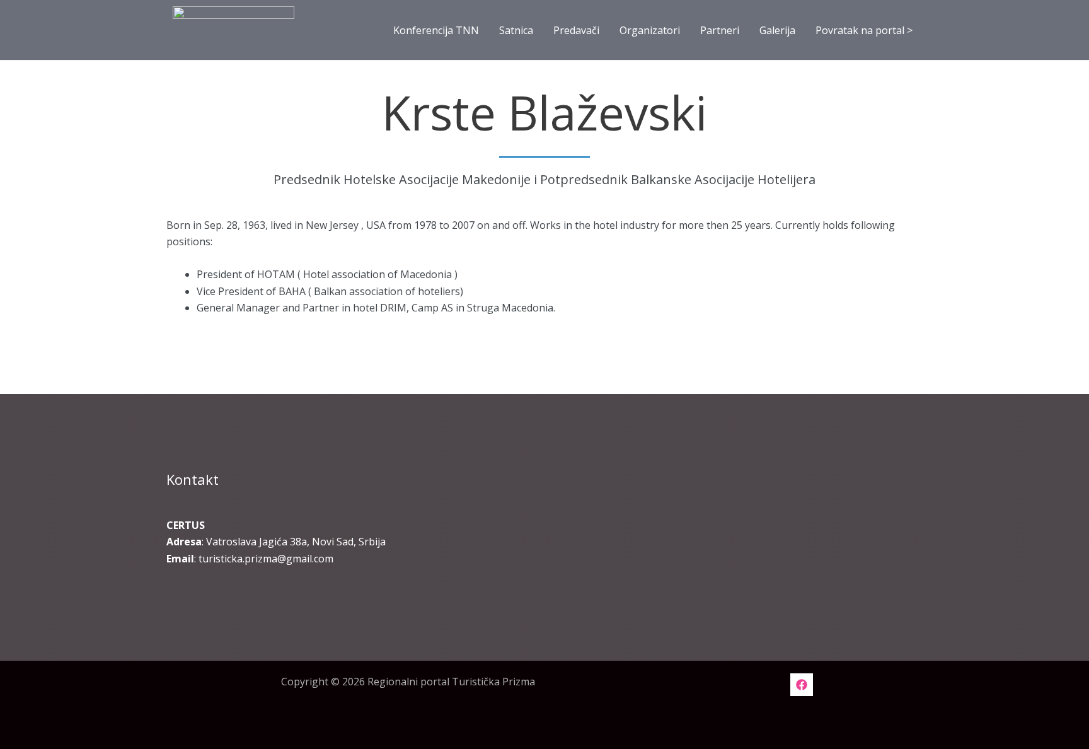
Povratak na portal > (864, 30)
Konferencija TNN (436, 30)
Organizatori (649, 30)
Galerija (777, 30)
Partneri (719, 30)
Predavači (576, 30)
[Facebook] (801, 684)
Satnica (516, 30)
